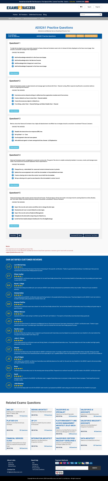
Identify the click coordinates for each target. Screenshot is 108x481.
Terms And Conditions (38, 469)
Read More (13, 235)
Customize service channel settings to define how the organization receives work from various (41, 95)
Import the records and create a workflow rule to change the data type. (35, 207)
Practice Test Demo (91, 36)
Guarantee (11, 464)
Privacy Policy (36, 468)
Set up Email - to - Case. (21, 134)
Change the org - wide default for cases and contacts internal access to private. (37, 169)
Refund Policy (12, 466)
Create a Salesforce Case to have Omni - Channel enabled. (31, 98)
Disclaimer (35, 464)
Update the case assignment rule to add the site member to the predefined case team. (39, 172)
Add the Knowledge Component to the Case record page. (31, 66)
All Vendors (23, 15)
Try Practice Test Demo (91, 235)
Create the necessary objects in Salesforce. (27, 101)
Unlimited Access (35, 15)
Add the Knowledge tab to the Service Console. (28, 60)
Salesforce (18, 18)
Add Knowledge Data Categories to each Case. (28, 63)
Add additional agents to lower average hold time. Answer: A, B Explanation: (36, 140)
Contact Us (35, 466)
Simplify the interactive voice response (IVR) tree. (29, 131)
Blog (45, 15)
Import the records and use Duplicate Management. (29, 213)
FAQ (33, 462)
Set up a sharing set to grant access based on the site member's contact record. (37, 178)
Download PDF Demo (76, 235)
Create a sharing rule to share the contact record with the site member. (35, 175)
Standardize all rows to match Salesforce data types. (30, 210)
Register (98, 7)
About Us (10, 462)
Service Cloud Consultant (30, 18)
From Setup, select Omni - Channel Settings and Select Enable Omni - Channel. (36, 104)
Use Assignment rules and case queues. (26, 137)
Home (15, 15)
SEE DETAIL (10, 416)
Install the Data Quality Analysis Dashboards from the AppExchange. (34, 219)
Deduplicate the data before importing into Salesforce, (30, 216)
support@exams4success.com (14, 252)
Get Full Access (71, 36)
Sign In (89, 7)
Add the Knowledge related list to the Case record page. (30, 57)
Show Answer (14, 73)
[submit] (100, 14)
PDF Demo (80, 36)
